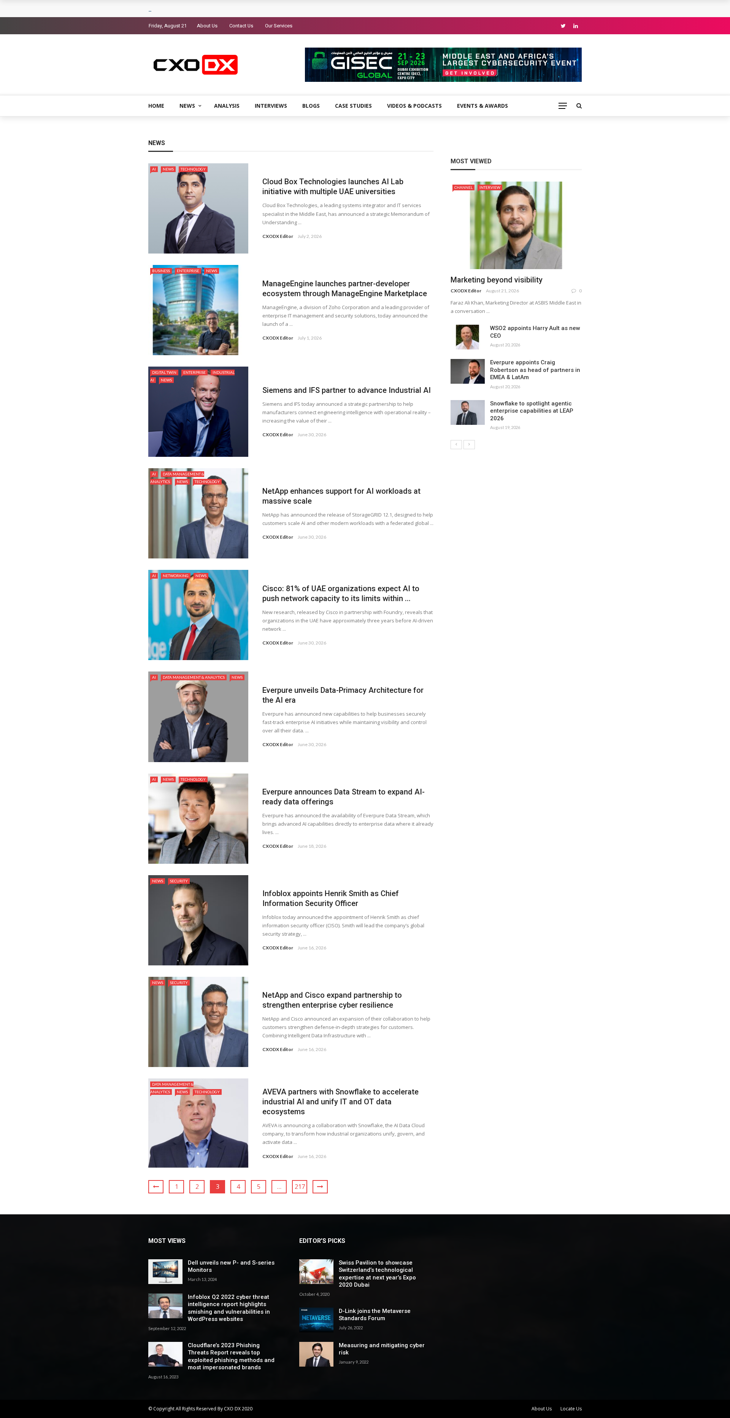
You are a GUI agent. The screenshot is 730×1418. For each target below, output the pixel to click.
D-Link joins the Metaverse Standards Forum (375, 1315)
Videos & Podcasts (414, 105)
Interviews (271, 105)
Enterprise (188, 270)
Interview (489, 187)
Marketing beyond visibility (497, 279)
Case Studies (353, 105)
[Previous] (456, 444)
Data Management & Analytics (194, 677)
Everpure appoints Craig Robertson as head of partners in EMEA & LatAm (535, 370)
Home (156, 105)
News (187, 105)
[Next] (469, 444)
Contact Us (241, 25)
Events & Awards (482, 105)
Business (161, 270)
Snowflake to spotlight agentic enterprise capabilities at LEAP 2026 (531, 411)
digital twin (164, 372)
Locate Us (571, 1408)
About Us (207, 25)
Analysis (227, 105)
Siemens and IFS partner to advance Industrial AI (346, 390)
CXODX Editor (277, 236)
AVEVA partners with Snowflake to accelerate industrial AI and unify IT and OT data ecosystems (340, 1101)
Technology (193, 169)
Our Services (278, 25)
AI (154, 169)
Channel (463, 187)
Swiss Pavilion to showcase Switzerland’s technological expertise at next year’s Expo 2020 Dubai (377, 1274)
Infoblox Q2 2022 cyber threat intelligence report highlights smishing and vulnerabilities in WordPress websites (229, 1308)
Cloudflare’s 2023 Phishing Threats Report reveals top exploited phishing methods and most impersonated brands (231, 1356)
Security (179, 881)
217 (300, 1186)
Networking (176, 575)
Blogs (311, 105)
